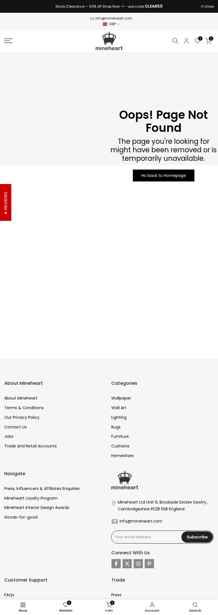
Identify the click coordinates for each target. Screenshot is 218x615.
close (12, 6)
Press (116, 595)
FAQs (9, 595)
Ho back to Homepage (163, 175)
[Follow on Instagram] (138, 563)
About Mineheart (20, 398)
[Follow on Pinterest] (149, 563)
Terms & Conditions (24, 408)
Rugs (116, 427)
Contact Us (15, 427)
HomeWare (122, 455)
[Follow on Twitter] (127, 563)
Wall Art (118, 408)
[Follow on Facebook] (116, 563)
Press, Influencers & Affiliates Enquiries (42, 488)
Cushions (120, 446)
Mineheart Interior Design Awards (36, 507)
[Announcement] (109, 6)
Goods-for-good (20, 517)
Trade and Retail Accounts (30, 446)
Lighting (119, 417)
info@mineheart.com (113, 18)
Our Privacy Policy (21, 417)
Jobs (8, 436)
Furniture (120, 436)
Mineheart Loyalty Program (31, 498)
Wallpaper (121, 398)
